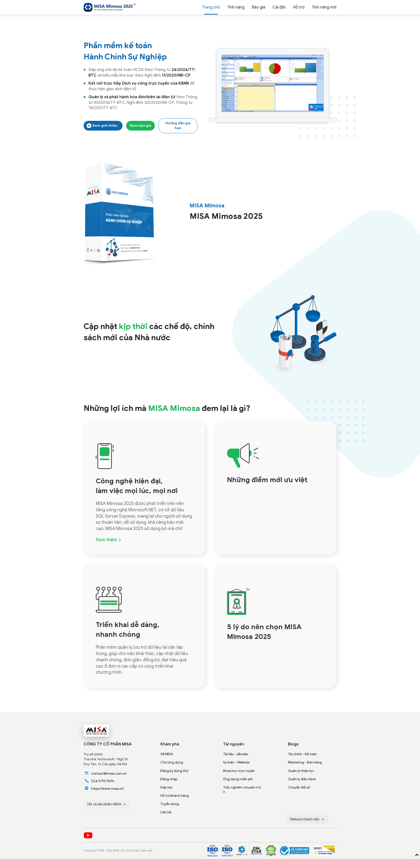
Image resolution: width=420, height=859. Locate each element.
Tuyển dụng (169, 804)
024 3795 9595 (102, 781)
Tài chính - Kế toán (302, 754)
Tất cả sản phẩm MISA (104, 804)
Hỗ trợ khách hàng (174, 796)
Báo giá (258, 7)
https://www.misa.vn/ (107, 789)
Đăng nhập (168, 779)
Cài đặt (279, 7)
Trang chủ (211, 7)
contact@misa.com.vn (109, 773)
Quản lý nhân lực (301, 771)
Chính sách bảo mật (139, 850)
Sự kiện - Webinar (236, 762)
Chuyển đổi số (299, 787)
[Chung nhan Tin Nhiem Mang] (323, 851)
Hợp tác (166, 787)
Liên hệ (165, 812)
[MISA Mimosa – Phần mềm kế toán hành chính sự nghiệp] (110, 7)
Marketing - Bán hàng (305, 762)
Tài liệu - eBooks (235, 754)
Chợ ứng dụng (171, 762)
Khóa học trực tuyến (239, 771)
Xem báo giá (140, 126)
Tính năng (236, 7)
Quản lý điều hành (302, 779)
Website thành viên (305, 819)
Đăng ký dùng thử (174, 771)
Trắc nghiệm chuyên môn (242, 789)
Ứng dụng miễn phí (238, 779)
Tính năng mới (324, 7)
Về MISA (166, 754)
